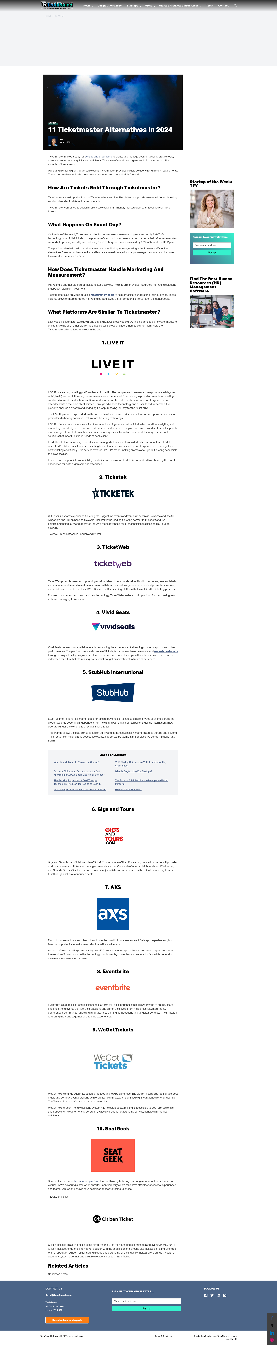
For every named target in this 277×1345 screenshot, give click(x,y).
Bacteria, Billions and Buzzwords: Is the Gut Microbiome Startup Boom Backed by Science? (79, 773)
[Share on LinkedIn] (272, 1333)
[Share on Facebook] (272, 1318)
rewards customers (166, 651)
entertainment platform (85, 1181)
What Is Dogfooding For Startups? (133, 771)
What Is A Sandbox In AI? (128, 789)
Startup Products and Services (179, 5)
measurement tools (102, 295)
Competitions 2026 (110, 5)
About (209, 5)
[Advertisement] (132, 40)
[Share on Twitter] (272, 1325)
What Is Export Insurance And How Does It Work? (80, 789)
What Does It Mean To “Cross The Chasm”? (77, 762)
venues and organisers (98, 156)
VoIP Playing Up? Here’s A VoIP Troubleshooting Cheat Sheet (140, 764)
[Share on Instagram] (272, 1340)
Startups (132, 5)
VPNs (148, 5)
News (86, 5)
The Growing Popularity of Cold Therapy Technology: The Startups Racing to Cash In (77, 782)
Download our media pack (67, 1320)
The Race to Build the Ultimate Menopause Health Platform (141, 782)
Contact (223, 5)
